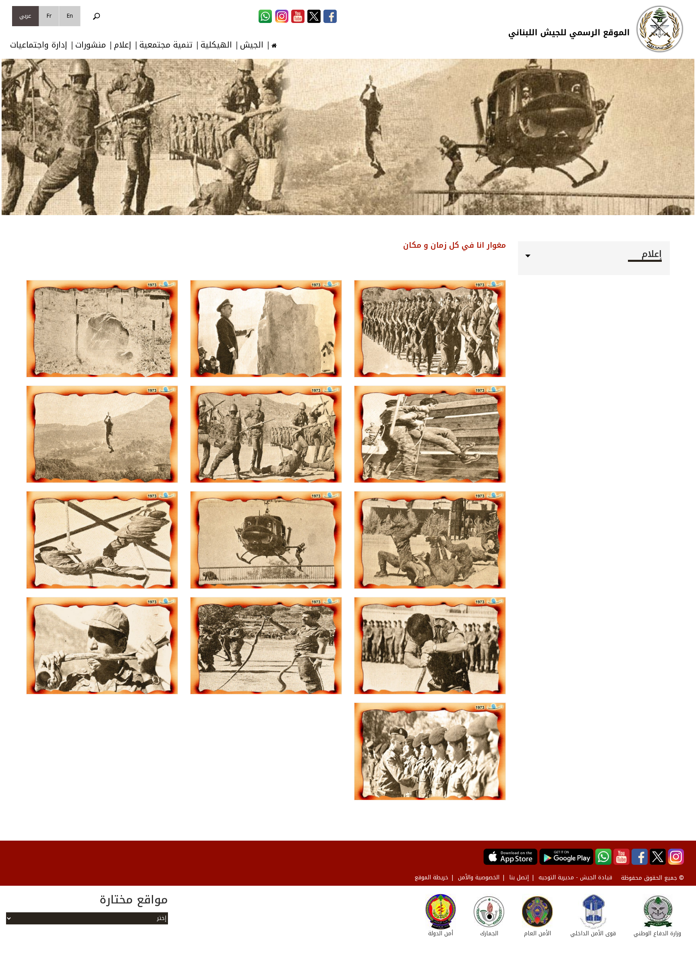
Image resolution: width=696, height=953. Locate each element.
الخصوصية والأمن (478, 877)
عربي (25, 15)
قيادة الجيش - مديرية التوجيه (575, 877)
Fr (49, 15)
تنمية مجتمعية (166, 45)
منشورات (90, 45)
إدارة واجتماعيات (38, 45)
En (69, 15)
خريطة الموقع (431, 877)
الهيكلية (216, 45)
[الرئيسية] (660, 29)
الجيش (251, 45)
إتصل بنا (519, 877)
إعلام (122, 45)
